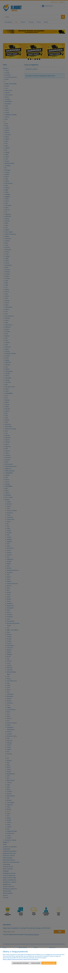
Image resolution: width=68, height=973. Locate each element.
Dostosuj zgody (35, 963)
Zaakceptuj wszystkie (49, 963)
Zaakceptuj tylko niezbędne (21, 963)
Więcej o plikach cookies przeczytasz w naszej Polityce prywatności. (21, 959)
